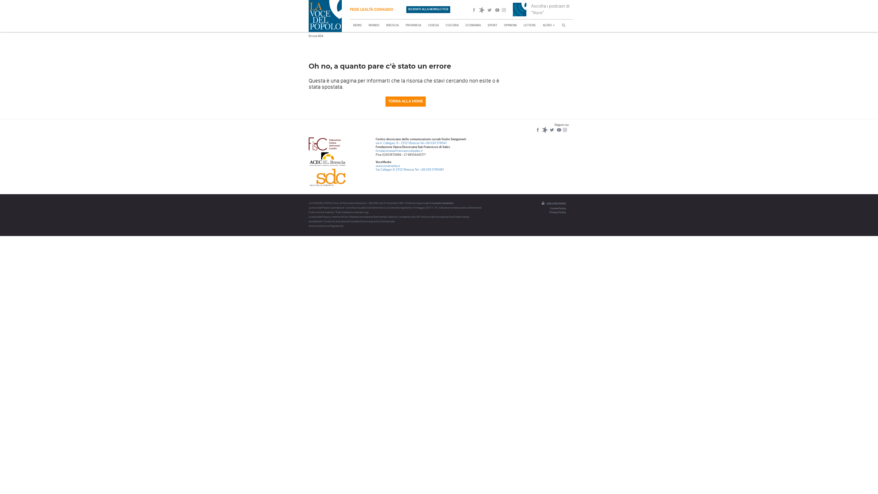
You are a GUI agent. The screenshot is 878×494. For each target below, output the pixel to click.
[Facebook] (538, 132)
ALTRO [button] (547, 25)
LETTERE (530, 25)
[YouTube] (559, 132)
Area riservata (556, 203)
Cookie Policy (558, 208)
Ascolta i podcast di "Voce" (550, 9)
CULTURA (452, 25)
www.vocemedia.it (388, 166)
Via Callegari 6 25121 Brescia (395, 170)
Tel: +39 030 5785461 (429, 170)
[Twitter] (552, 132)
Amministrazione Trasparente (326, 226)
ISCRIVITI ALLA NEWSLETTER (428, 9)
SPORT (492, 25)
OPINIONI (510, 25)
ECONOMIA (473, 25)
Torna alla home (405, 101)
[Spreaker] (545, 132)
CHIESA (433, 25)
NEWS (357, 25)
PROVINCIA (413, 25)
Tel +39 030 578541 (433, 143)
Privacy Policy (557, 212)
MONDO (374, 25)
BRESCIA (392, 25)
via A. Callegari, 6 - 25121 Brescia (397, 143)
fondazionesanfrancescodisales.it (399, 151)
